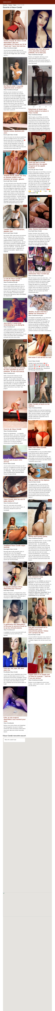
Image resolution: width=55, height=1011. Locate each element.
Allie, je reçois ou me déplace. (39, 480)
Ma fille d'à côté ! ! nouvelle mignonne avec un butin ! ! (13, 87)
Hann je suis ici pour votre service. (13, 461)
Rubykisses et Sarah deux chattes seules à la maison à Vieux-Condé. (38, 111)
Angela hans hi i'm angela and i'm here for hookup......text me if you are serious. (39, 676)
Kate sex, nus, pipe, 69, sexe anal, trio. (14, 669)
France (10, 5)
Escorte (5, 5)
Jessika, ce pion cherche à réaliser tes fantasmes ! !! (37, 312)
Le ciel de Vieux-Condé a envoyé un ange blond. (12, 279)
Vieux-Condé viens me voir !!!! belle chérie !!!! (14, 500)
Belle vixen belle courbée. (37, 447)
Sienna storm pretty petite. (38, 536)
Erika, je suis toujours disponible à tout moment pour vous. (15, 719)
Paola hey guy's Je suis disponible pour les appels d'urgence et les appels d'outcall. (37, 165)
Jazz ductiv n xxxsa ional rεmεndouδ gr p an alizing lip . (14, 324)
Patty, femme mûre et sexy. (38, 229)
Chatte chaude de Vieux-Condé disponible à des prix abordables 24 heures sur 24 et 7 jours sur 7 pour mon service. (15, 43)
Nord (14, 5)
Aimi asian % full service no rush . (39, 358)
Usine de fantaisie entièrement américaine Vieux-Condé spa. (39, 273)
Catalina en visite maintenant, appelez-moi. (14, 230)
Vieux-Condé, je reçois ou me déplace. (38, 405)
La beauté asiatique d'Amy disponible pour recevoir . (13, 587)
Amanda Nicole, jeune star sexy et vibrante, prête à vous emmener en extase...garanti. (15, 177)
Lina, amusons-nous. (35, 577)
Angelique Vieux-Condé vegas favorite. (14, 546)
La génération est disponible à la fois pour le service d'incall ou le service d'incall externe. (15, 626)
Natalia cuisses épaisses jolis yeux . (14, 132)
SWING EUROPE (7, 2)
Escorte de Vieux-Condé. (13, 429)
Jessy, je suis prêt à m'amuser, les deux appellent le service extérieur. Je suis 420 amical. (14, 369)
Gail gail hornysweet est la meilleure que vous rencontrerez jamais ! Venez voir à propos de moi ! (38, 630)
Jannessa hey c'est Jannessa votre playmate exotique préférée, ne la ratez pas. (38, 51)
